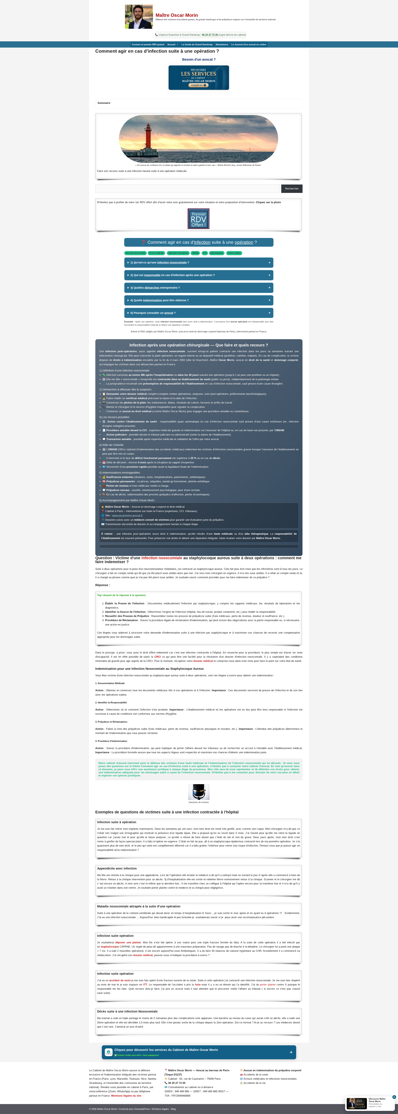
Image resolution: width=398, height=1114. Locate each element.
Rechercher (292, 188)
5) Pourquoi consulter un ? (153, 312)
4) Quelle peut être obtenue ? (159, 300)
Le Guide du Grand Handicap (197, 44)
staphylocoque (110, 946)
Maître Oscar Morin (177, 15)
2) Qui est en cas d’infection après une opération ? (172, 275)
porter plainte (267, 984)
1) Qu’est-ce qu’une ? (159, 262)
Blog (173, 1109)
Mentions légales (160, 1109)
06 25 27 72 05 (210, 34)
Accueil (171, 44)
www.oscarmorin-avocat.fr (127, 515)
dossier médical (203, 661)
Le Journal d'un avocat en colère (248, 44)
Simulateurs (222, 44)
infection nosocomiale (161, 558)
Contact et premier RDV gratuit (148, 44)
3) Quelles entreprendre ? (155, 287)
